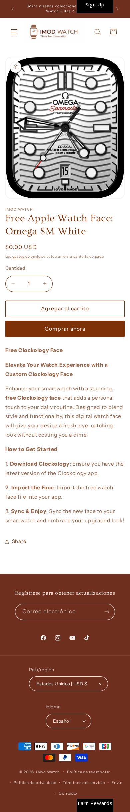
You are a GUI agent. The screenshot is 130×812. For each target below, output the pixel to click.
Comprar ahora (65, 329)
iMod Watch (48, 772)
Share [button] (19, 541)
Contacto (68, 793)
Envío (117, 782)
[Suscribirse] (107, 612)
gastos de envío (26, 256)
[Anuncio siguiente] (117, 9)
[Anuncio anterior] (12, 9)
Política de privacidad (35, 782)
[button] (14, 32)
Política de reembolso (89, 772)
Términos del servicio (84, 782)
